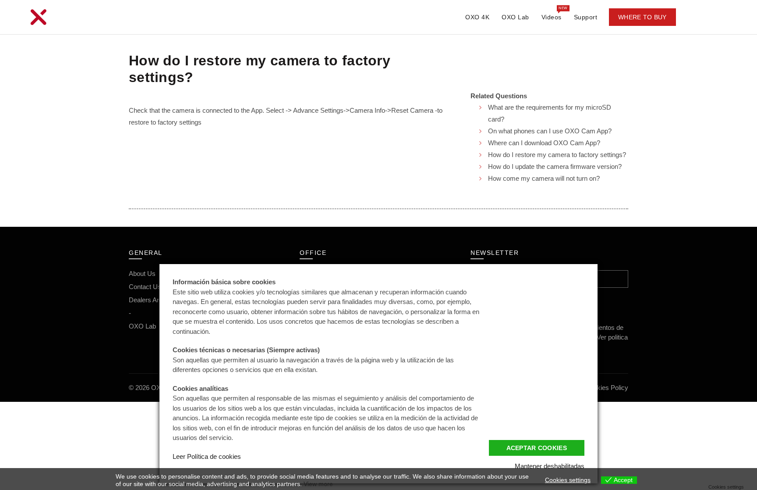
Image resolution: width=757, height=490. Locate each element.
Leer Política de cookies (207, 456)
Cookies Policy (606, 387)
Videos (554, 13)
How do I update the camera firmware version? (555, 166)
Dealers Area (147, 300)
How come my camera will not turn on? (544, 178)
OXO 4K (477, 17)
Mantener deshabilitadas (549, 466)
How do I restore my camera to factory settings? (557, 154)
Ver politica (612, 337)
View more (318, 483)
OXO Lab (515, 17)
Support (586, 17)
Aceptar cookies (536, 447)
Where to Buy (642, 17)
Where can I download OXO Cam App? (544, 143)
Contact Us (145, 286)
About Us (142, 273)
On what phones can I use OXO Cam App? (550, 131)
